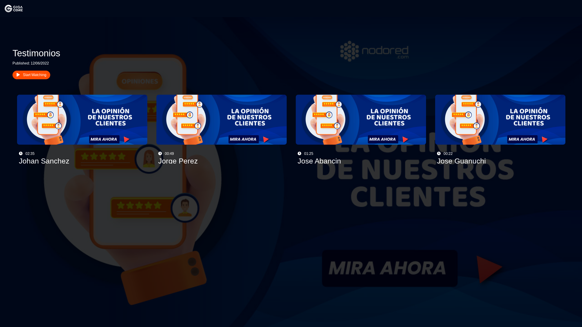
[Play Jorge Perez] (221, 128)
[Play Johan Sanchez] (82, 128)
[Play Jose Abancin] (361, 128)
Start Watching (34, 75)
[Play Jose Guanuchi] (500, 128)
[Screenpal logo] (18, 8)
